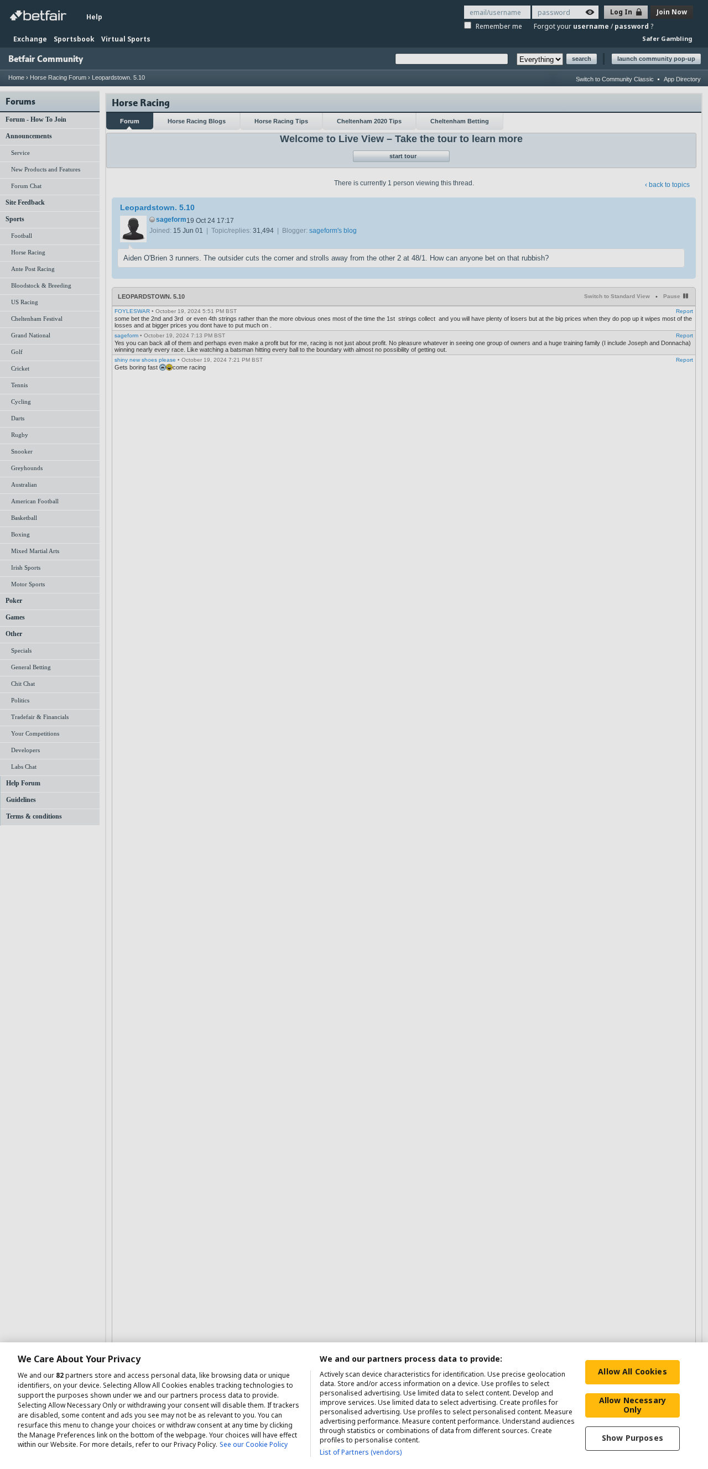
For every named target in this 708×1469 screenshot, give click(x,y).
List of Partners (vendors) (361, 1452)
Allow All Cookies (632, 1371)
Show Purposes (632, 1437)
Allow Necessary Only (632, 1405)
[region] (354, 1405)
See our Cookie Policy (254, 1445)
